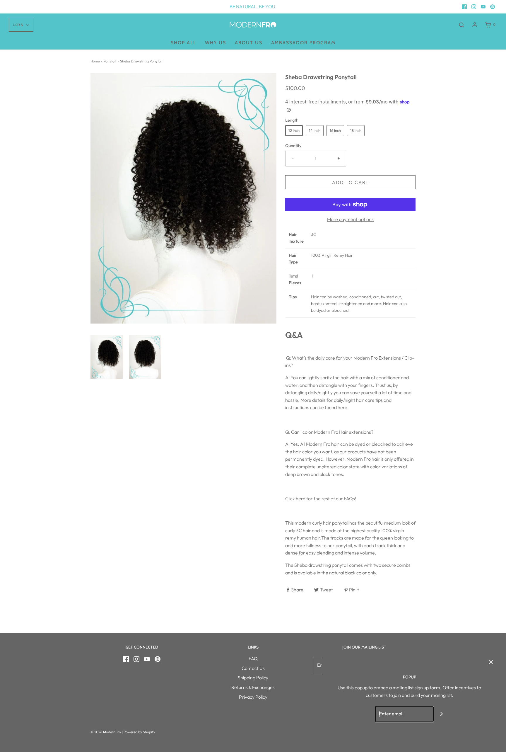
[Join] (442, 714)
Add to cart (350, 182)
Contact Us (253, 668)
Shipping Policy (253, 677)
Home (95, 61)
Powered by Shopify (139, 732)
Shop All (183, 42)
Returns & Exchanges (253, 687)
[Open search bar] (461, 24)
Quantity (293, 145)
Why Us (215, 42)
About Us (248, 42)
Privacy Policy (253, 697)
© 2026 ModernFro (105, 732)
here (342, 407)
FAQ (253, 658)
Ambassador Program (303, 42)
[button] (106, 357)
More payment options (350, 219)
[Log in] (474, 25)
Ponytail (109, 61)
